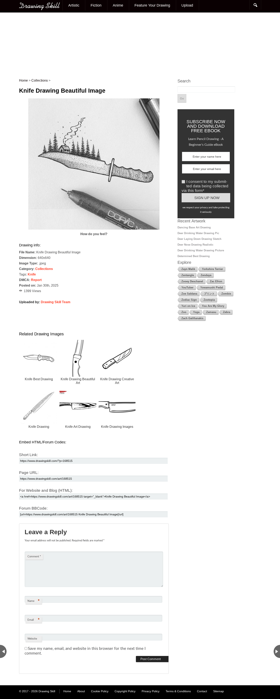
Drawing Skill (47, 691)
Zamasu (211, 312)
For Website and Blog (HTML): (46, 490)
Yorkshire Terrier (212, 269)
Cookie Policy (99, 691)
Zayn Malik (188, 269)
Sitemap (218, 691)
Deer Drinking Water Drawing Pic (198, 233)
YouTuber (187, 287)
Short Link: (28, 455)
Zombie (226, 293)
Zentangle (187, 275)
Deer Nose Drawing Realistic (195, 244)
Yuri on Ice (188, 305)
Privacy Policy (150, 691)
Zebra (226, 312)
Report (36, 280)
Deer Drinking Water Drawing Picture (201, 250)
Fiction (96, 5)
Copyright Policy (125, 691)
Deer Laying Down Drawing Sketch (199, 238)
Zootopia (209, 299)
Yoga (196, 312)
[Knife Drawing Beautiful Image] (93, 228)
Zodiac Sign (189, 299)
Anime (118, 5)
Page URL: (29, 472)
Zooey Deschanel (192, 281)
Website (32, 639)
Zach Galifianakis (192, 318)
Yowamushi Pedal (211, 287)
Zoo (183, 312)
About (81, 691)
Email (33, 620)
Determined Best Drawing (194, 256)
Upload (187, 5)
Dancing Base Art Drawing (194, 227)
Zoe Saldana (189, 293)
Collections (44, 269)
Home (67, 691)
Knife (32, 274)
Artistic (73, 5)
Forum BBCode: (33, 508)
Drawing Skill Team (55, 302)
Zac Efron (216, 281)
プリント (209, 293)
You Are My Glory (213, 305)
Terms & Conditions (178, 691)
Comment (34, 556)
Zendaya (206, 275)
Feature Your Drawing (152, 5)
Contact (202, 691)
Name (33, 601)
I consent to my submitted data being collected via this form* (205, 186)
